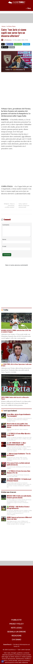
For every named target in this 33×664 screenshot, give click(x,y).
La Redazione (7, 40)
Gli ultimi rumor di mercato (8, 492)
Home (3, 26)
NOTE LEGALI (16, 628)
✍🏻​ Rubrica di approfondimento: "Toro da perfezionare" (18, 454)
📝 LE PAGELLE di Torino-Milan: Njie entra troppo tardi (18, 434)
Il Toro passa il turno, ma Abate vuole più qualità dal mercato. (18, 464)
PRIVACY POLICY (16, 624)
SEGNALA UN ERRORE (16, 632)
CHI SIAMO (16, 640)
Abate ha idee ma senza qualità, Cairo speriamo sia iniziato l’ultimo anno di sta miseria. (18, 425)
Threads (5, 47)
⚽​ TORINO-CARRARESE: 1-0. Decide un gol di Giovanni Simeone (19, 480)
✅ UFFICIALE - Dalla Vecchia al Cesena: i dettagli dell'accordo (18, 507)
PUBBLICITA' (16, 620)
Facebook (9, 44)
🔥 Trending (4, 310)
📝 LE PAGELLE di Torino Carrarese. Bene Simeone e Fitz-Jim (18, 472)
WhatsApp (18, 44)
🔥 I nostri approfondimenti (9, 411)
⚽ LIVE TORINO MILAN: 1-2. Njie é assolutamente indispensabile (16, 444)
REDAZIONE (16, 636)
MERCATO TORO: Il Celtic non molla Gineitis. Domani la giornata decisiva (19, 497)
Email (12, 47)
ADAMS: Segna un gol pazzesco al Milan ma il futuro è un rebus (19, 518)
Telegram (27, 44)
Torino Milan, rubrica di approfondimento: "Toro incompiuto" (19, 415)
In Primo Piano (11, 26)
